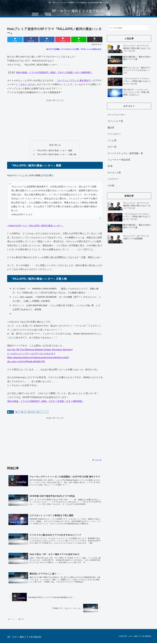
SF (18, 412)
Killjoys (32, 412)
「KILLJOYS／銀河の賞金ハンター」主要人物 (56, 154)
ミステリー (113, 178)
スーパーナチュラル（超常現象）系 (125, 153)
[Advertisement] (55, 119)
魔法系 (111, 127)
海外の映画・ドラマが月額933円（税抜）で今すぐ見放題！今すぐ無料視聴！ (54, 72)
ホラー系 (112, 146)
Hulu (24, 412)
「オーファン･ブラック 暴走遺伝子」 (74, 80)
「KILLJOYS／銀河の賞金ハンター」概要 (54, 150)
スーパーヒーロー (116, 114)
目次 (51, 144)
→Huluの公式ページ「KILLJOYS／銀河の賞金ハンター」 (35, 225)
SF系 (11, 412)
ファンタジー (114, 133)
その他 (111, 185)
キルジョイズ (43, 412)
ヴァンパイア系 (115, 121)
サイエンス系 (114, 172)
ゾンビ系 (112, 140)
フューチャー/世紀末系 (119, 159)
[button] (94, 39)
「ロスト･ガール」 (27, 84)
